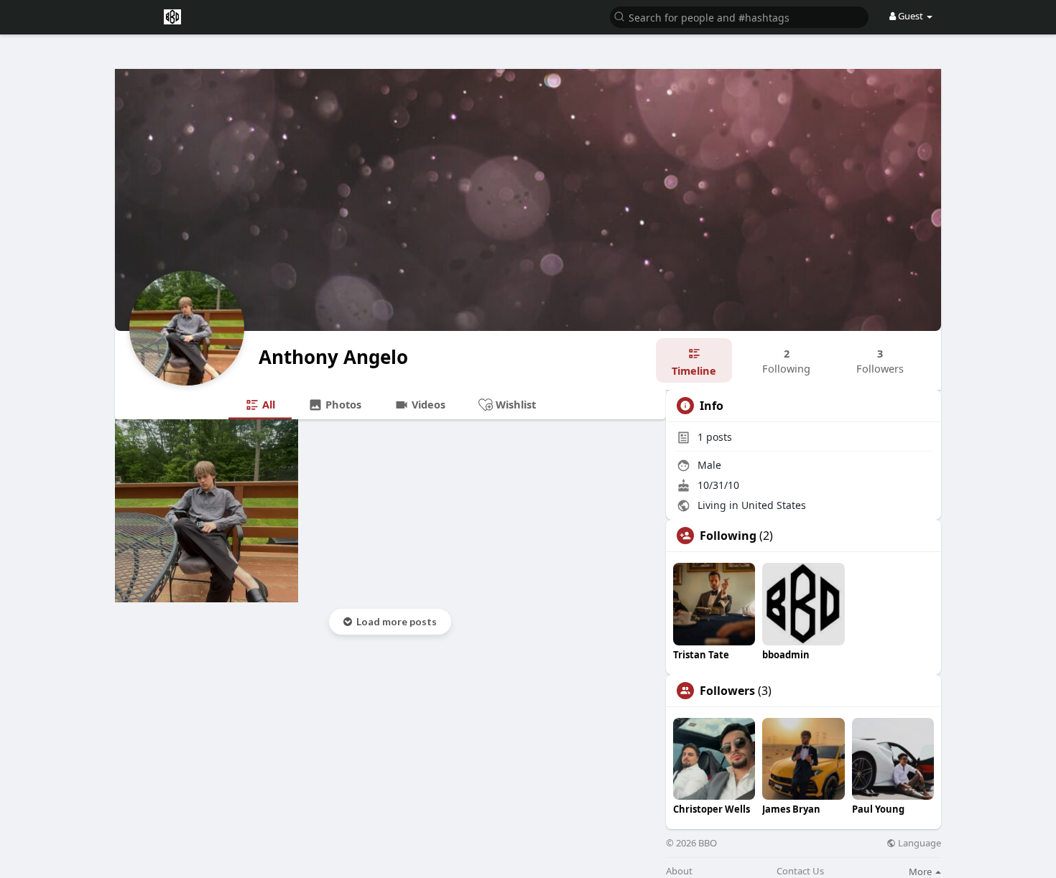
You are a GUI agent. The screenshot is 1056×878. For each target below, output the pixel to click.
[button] (739, 16)
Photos (342, 404)
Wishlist (514, 404)
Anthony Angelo (333, 357)
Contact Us (800, 871)
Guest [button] (910, 15)
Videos (427, 404)
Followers (727, 690)
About (679, 871)
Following (728, 535)
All (267, 404)
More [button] (921, 871)
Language (918, 843)
